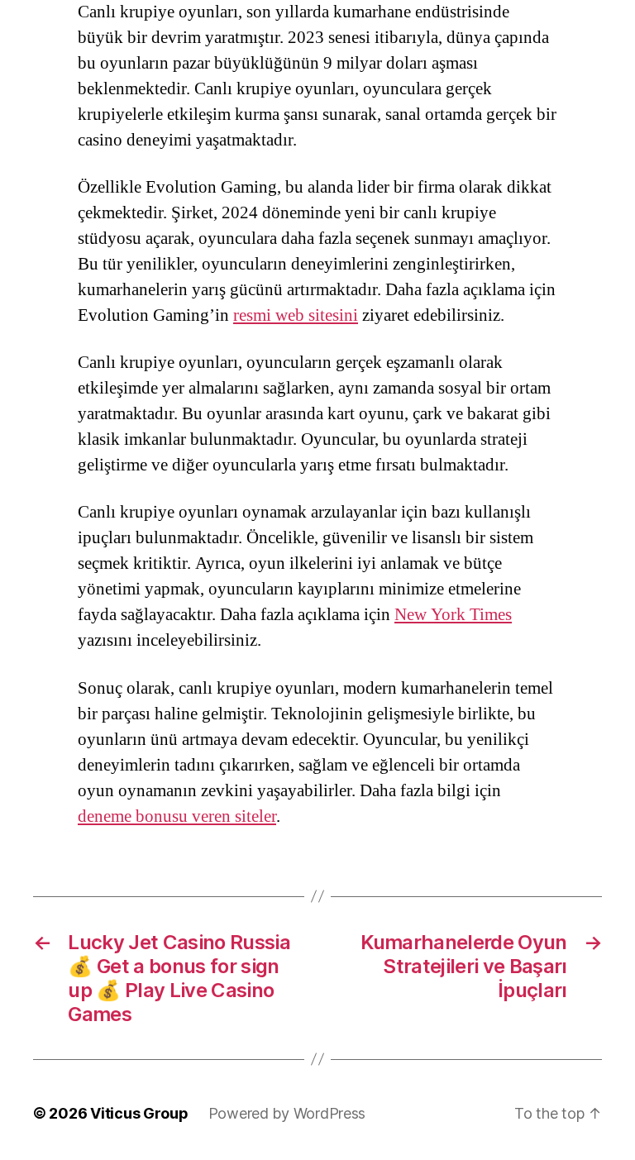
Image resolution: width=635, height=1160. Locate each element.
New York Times (453, 615)
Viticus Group (139, 1113)
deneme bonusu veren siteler (177, 816)
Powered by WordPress (287, 1113)
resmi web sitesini (295, 315)
